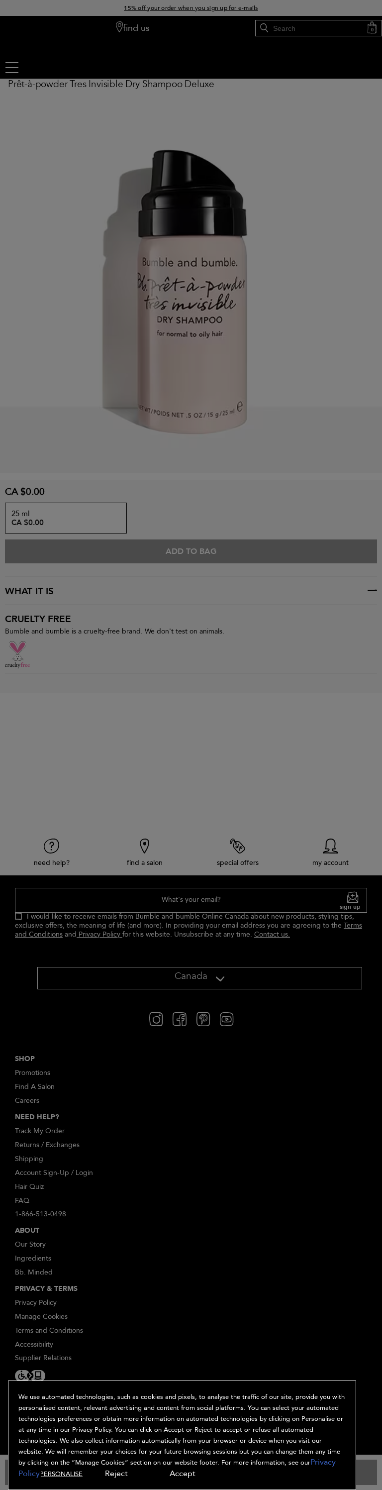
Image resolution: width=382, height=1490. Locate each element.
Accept (182, 1473)
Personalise (61, 1474)
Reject (116, 1473)
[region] (182, 1435)
